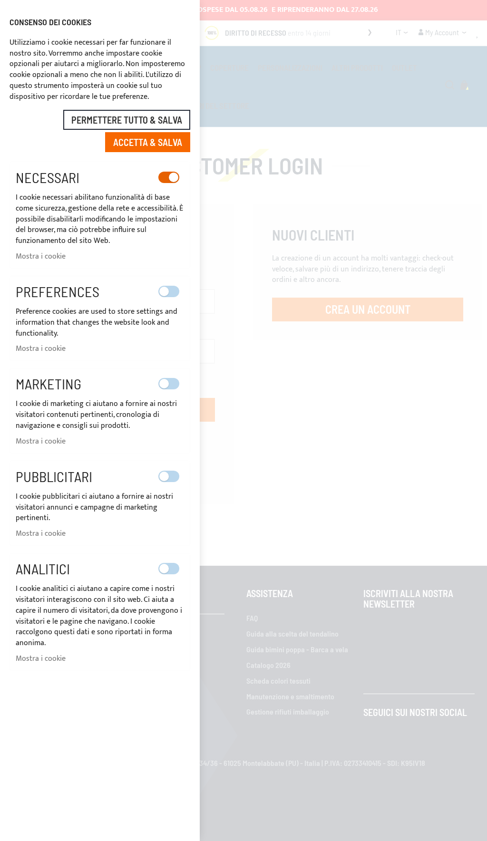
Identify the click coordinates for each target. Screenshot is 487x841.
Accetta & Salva (147, 142)
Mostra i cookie (41, 256)
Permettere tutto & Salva (126, 120)
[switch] (168, 177)
